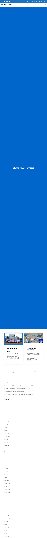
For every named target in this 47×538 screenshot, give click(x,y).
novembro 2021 (7, 533)
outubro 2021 (6, 536)
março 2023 (6, 515)
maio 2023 (6, 510)
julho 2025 (6, 439)
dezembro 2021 (7, 530)
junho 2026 (6, 413)
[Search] (35, 372)
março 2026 (6, 421)
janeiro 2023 (6, 521)
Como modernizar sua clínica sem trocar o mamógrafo (14, 391)
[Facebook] (4, 1)
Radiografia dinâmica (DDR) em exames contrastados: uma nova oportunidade (18, 385)
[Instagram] (6, 1)
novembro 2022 (7, 524)
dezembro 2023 (7, 489)
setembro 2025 (7, 436)
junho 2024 (6, 471)
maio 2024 (6, 474)
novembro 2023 (7, 492)
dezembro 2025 (7, 427)
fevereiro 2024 (7, 483)
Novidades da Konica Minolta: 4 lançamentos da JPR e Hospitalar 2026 (17, 388)
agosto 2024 (6, 466)
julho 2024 (6, 468)
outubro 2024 (7, 460)
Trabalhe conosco (39, 1)
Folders (44, 1)
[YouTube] (9, 1)
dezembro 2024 (7, 454)
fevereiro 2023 (7, 518)
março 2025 (6, 445)
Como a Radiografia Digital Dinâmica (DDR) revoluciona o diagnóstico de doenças (19, 394)
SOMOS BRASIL (27, 1)
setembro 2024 (7, 463)
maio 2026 (6, 416)
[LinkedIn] (7, 1)
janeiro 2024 (6, 486)
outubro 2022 (6, 527)
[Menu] (45, 5)
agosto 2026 (6, 407)
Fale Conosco (32, 1)
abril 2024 (6, 477)
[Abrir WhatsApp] (44, 535)
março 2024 (6, 480)
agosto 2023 (6, 501)
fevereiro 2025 (7, 448)
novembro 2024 (7, 457)
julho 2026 (6, 410)
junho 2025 (6, 442)
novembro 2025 (7, 430)
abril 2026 (6, 419)
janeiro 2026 (6, 424)
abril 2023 (6, 513)
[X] (2, 1)
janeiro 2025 (6, 451)
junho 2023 (6, 507)
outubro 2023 (6, 495)
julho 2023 (6, 504)
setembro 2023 (7, 498)
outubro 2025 (6, 433)
